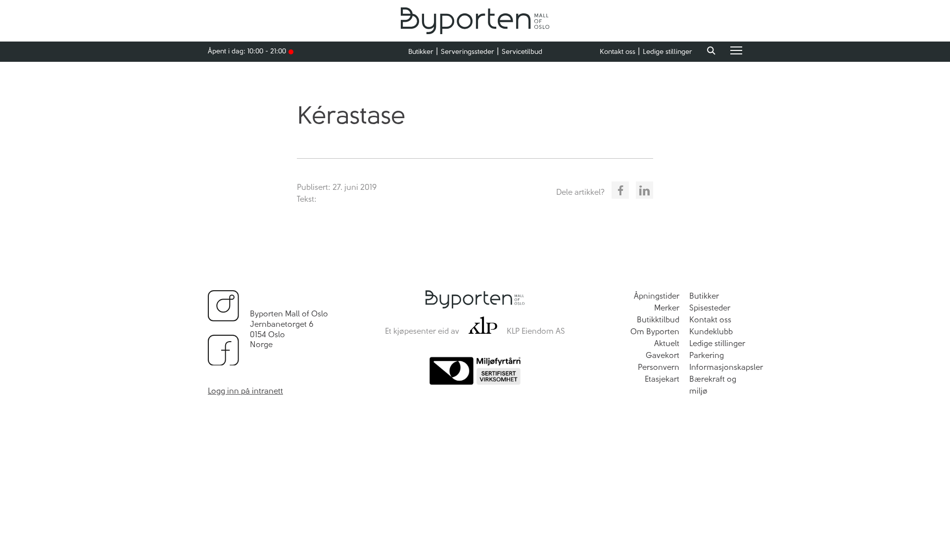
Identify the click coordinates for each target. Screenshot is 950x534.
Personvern (658, 367)
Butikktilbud (658, 319)
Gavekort (662, 355)
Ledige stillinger (667, 51)
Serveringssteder (467, 51)
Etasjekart (662, 379)
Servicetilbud (522, 51)
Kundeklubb (711, 331)
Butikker (420, 51)
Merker (666, 307)
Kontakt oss (617, 51)
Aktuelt (666, 343)
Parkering (706, 355)
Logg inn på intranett (245, 391)
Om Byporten (654, 331)
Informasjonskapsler (726, 367)
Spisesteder (709, 307)
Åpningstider (656, 296)
